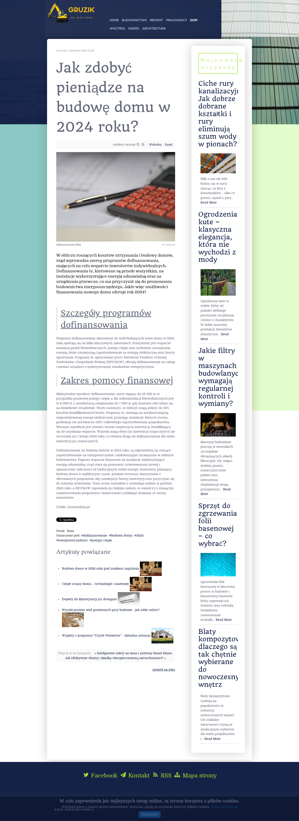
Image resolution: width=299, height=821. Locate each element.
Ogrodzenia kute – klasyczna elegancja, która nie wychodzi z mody (217, 237)
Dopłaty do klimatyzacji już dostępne (89, 599)
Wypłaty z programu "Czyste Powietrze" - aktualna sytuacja (106, 635)
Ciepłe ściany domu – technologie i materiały (95, 584)
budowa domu (121, 535)
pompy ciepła (102, 540)
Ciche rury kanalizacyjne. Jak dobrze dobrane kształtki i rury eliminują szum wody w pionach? (222, 113)
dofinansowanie (95, 535)
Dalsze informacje (224, 807)
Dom (70, 531)
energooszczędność (73, 540)
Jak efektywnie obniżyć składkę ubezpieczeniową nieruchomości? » (115, 658)
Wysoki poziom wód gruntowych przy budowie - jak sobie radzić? (111, 610)
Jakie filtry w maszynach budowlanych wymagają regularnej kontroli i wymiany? (220, 377)
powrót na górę (164, 670)
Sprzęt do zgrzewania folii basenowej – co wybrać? (217, 525)
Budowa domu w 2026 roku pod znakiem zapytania (100, 568)
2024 (140, 535)
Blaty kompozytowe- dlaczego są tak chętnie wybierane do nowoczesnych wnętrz (223, 658)
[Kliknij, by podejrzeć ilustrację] (115, 196)
